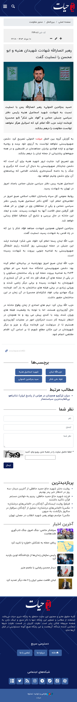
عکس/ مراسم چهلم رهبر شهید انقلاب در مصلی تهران (39, 515)
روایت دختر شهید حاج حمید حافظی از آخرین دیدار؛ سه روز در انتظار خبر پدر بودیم (38, 490)
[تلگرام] (42, 681)
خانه (54, 652)
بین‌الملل (50, 22)
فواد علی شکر (55, 379)
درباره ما (41, 652)
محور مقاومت (36, 22)
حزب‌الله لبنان (55, 372)
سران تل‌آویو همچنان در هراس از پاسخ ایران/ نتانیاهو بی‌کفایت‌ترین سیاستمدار (39, 397)
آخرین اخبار (63, 524)
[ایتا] (57, 681)
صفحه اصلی (64, 22)
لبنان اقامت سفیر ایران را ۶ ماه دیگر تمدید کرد (31, 580)
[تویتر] (19, 681)
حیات (39, 139)
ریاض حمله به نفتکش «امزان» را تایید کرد (33, 542)
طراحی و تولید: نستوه (37, 693)
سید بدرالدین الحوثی (28, 379)
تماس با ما (25, 652)
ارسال (8, 465)
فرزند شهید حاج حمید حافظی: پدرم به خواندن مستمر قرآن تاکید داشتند (39, 498)
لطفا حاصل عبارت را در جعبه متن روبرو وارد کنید (49, 452)
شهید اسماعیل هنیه (28, 372)
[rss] (27, 681)
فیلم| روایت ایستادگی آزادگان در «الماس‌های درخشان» (39, 504)
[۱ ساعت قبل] (65, 534)
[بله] (49, 681)
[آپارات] (64, 681)
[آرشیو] (12, 681)
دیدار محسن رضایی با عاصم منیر (38, 567)
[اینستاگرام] (34, 681)
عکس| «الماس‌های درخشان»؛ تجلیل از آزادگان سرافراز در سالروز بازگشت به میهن (38, 509)
